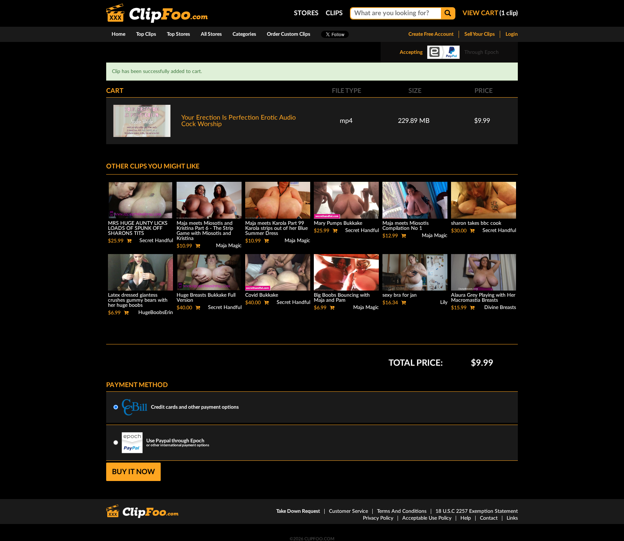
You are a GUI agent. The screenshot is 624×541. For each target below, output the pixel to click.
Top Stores (178, 34)
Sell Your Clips (479, 34)
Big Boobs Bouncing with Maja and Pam (342, 298)
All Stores (211, 34)
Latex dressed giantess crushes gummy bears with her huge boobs (138, 300)
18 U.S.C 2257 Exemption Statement (477, 511)
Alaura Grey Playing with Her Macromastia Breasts (483, 298)
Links (512, 518)
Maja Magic (229, 245)
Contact (489, 518)
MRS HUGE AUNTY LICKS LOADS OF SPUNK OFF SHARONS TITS (138, 228)
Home (118, 34)
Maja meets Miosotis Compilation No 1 (405, 226)
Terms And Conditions (401, 511)
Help (465, 518)
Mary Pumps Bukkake (338, 223)
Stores (306, 13)
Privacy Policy (378, 518)
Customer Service (348, 511)
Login (512, 34)
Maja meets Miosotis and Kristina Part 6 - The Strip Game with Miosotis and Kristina (205, 231)
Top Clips (146, 34)
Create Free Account (431, 34)
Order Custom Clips (288, 34)
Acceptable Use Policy (426, 518)
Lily (443, 302)
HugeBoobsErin (155, 312)
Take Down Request (298, 511)
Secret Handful (156, 240)
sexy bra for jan (399, 295)
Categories (244, 34)
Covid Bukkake (261, 295)
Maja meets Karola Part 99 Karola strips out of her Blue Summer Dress (276, 228)
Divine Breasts (500, 307)
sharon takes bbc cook (476, 223)
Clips (334, 13)
